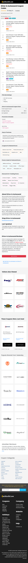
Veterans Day (5, 532)
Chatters (20, 177)
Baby (2, 463)
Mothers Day (5, 526)
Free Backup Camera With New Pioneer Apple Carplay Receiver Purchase (15, 23)
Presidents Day (6, 519)
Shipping (4, 511)
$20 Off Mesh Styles (20, 332)
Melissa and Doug (7, 163)
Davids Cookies (13, 166)
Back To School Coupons (8, 122)
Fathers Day (5, 527)
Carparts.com (14, 152)
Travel (2, 478)
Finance (3, 467)
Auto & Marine (18, 461)
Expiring (13, 18)
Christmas (5, 544)
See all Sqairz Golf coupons (19, 339)
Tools (2, 477)
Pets (2, 475)
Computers (18, 464)
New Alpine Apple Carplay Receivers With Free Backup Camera (14, 47)
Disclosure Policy (20, 507)
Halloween (5, 538)
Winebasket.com (17, 168)
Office (16, 474)
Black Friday (5, 541)
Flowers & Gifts (18, 467)
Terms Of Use (19, 506)
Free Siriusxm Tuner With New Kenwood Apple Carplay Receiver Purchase (15, 36)
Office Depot (21, 166)
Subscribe (22, 490)
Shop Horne (13, 183)
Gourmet (3, 469)
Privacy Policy (19, 504)
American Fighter (6, 177)
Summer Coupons (7, 121)
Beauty (17, 463)
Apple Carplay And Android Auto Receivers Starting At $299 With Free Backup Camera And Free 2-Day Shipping (15, 74)
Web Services (18, 478)
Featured (4, 506)
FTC (3, 451)
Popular (6, 18)
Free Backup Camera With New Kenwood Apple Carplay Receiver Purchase (15, 60)
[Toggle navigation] (25, 2)
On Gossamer (21, 183)
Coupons (18, 515)
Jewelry (17, 470)
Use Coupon (7, 344)
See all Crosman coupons (6, 339)
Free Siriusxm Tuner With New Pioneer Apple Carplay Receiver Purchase (15, 86)
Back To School (6, 533)
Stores (17, 518)
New (10, 18)
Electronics (17, 466)
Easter (4, 524)
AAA (21, 152)
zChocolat (5, 166)
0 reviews (17, 10)
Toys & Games (18, 477)
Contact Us (19, 526)
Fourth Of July (5, 529)
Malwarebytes (5, 183)
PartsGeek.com (5, 152)
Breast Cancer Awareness (6, 536)
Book (2, 464)
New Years (5, 518)
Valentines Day (6, 521)
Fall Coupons (5, 128)
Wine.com (9, 168)
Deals (17, 516)
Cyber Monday (6, 543)
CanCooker (5, 185)
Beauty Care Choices (13, 180)
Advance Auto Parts (6, 149)
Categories (19, 519)
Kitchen (3, 472)
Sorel (4, 168)
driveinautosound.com (7, 220)
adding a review (19, 242)
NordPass (14, 177)
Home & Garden (5, 470)
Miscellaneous (18, 472)
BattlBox (4, 180)
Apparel (3, 461)
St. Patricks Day (6, 522)
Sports (16, 475)
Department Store (5, 466)
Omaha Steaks (16, 163)
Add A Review (14, 256)
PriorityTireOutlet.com (18, 149)
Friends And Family (7, 530)
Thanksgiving (5, 540)
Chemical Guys (5, 155)
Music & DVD (4, 474)
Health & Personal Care (20, 469)
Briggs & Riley (13, 185)
